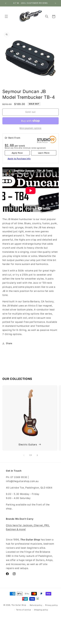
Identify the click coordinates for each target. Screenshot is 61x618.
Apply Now (17, 153)
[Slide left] (24, 455)
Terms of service (23, 610)
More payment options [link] (30, 128)
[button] (6, 16)
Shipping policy (41, 610)
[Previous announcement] (5, 3)
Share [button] (9, 343)
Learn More (43, 153)
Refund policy (36, 605)
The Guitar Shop (18, 605)
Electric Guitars (28, 444)
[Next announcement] (55, 3)
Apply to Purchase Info (19, 159)
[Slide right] (37, 455)
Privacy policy (51, 605)
